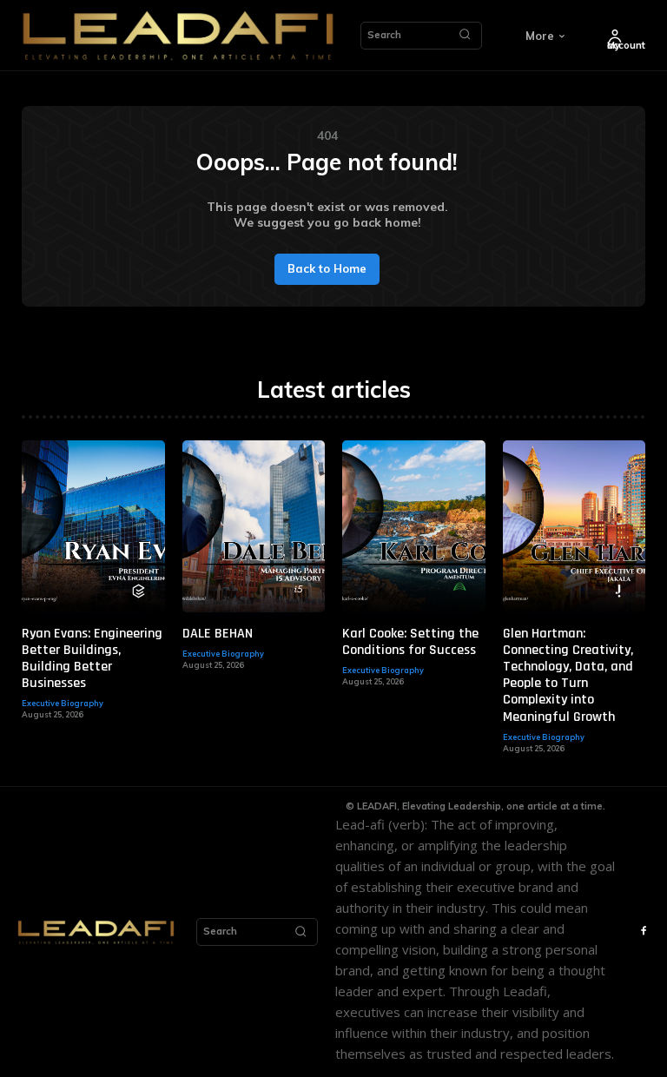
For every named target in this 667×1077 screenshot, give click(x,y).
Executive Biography (62, 703)
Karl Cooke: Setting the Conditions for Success (410, 641)
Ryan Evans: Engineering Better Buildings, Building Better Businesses (92, 658)
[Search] (464, 36)
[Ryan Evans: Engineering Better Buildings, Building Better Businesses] (93, 525)
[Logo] (178, 35)
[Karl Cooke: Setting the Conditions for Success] (413, 525)
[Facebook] (644, 932)
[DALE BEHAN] (254, 525)
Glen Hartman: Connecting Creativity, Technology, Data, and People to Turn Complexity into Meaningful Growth (568, 675)
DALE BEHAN (217, 633)
